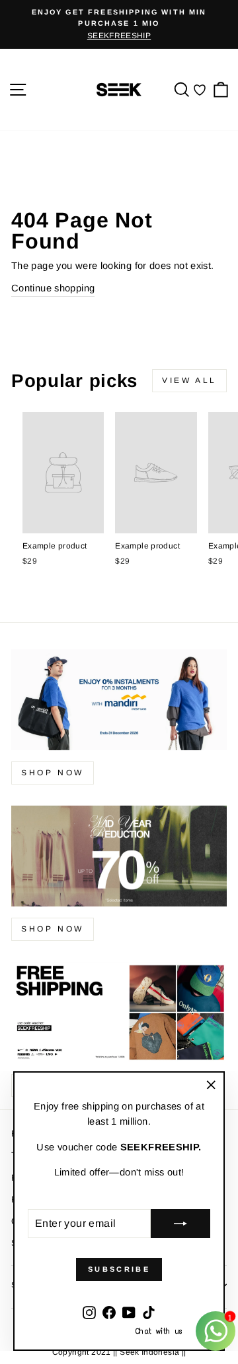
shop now (52, 772)
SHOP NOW (52, 929)
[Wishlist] (199, 89)
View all (189, 380)
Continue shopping (53, 288)
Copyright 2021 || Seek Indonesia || (119, 1352)
